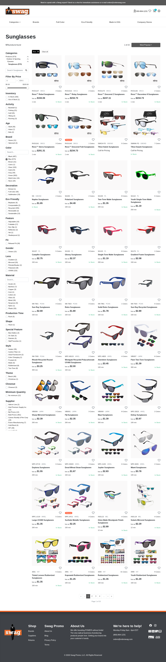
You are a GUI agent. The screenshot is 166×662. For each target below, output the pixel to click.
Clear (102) (12, 167)
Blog (46, 636)
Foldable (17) (13, 224)
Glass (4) (11, 297)
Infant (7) (11, 129)
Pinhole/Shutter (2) (15, 265)
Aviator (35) (12, 349)
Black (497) (12, 156)
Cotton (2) (12, 295)
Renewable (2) (13, 211)
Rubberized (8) (13, 365)
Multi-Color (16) (14, 178)
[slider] (6, 88)
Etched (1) (12, 189)
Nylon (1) (11, 306)
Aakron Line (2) (13, 404)
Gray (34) (11, 173)
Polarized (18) (13, 268)
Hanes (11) (12, 140)
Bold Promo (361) (14, 415)
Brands (36, 22)
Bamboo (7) (12, 287)
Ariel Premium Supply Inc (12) (17, 408)
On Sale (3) (12, 335)
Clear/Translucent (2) (15, 355)
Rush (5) (11, 316)
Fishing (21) (12, 110)
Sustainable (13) (14, 213)
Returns (31, 640)
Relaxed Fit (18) (14, 243)
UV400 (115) (12, 270)
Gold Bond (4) (13, 425)
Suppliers (32, 636)
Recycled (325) (13, 208)
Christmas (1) (13, 379)
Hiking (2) (11, 116)
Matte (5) (11, 363)
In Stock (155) (13, 97)
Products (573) (11, 56)
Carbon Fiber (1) (14, 352)
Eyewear (10, 61)
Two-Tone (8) (13, 368)
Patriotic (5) (12, 338)
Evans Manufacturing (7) (17, 422)
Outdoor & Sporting (13, 59)
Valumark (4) (13, 143)
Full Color (60, 22)
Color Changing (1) (15, 357)
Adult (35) (11, 127)
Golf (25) (11, 113)
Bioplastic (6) (13, 202)
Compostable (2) (14, 205)
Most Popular (145, 45)
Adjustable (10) (13, 222)
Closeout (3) (12, 387)
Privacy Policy (50, 640)
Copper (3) (12, 289)
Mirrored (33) (13, 262)
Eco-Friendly (86, 22)
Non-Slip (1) (12, 227)
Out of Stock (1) (14, 99)
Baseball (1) (12, 108)
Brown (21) (12, 162)
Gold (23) (11, 170)
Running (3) (12, 118)
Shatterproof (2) (14, 235)
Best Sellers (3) (13, 333)
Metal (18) (12, 300)
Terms (46, 645)
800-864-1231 (142, 11)
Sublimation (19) (14, 194)
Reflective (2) (13, 230)
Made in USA (114, 22)
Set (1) (10, 232)
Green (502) (12, 175)
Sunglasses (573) (15, 64)
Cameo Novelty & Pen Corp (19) (18, 419)
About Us (48, 631)
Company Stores (144, 22)
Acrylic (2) (11, 284)
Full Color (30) (13, 192)
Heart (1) (11, 325)
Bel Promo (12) (13, 412)
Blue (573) (12, 159)
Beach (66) (12, 376)
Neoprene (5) (13, 303)
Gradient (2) (12, 260)
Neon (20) (12, 181)
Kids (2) (11, 132)
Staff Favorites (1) (14, 341)
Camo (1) (11, 164)
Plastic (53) (12, 308)
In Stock (59, 102)
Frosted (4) (12, 360)
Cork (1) (11, 292)
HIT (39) (11, 428)
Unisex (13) (12, 251)
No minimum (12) (14, 395)
